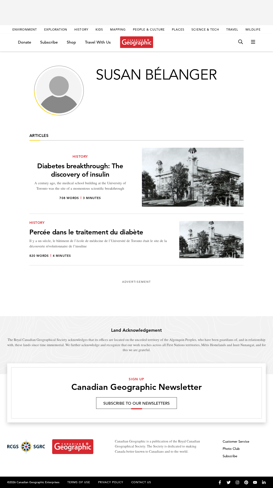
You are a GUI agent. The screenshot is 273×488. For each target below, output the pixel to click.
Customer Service (236, 441)
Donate (24, 42)
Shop (71, 42)
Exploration (55, 29)
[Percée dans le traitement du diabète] (136, 243)
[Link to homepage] (136, 42)
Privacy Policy (110, 482)
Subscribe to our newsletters (136, 403)
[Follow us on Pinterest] (246, 482)
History (81, 29)
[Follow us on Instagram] (237, 482)
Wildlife (252, 29)
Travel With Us (98, 42)
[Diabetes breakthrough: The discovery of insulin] (136, 181)
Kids (99, 29)
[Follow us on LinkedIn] (264, 482)
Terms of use (78, 482)
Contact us (141, 482)
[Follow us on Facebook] (220, 482)
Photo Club (231, 449)
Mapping (118, 29)
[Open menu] (253, 42)
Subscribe (49, 42)
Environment (24, 29)
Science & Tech (205, 29)
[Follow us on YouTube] (255, 482)
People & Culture (149, 29)
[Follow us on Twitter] (229, 482)
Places (178, 29)
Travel (232, 29)
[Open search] (240, 42)
